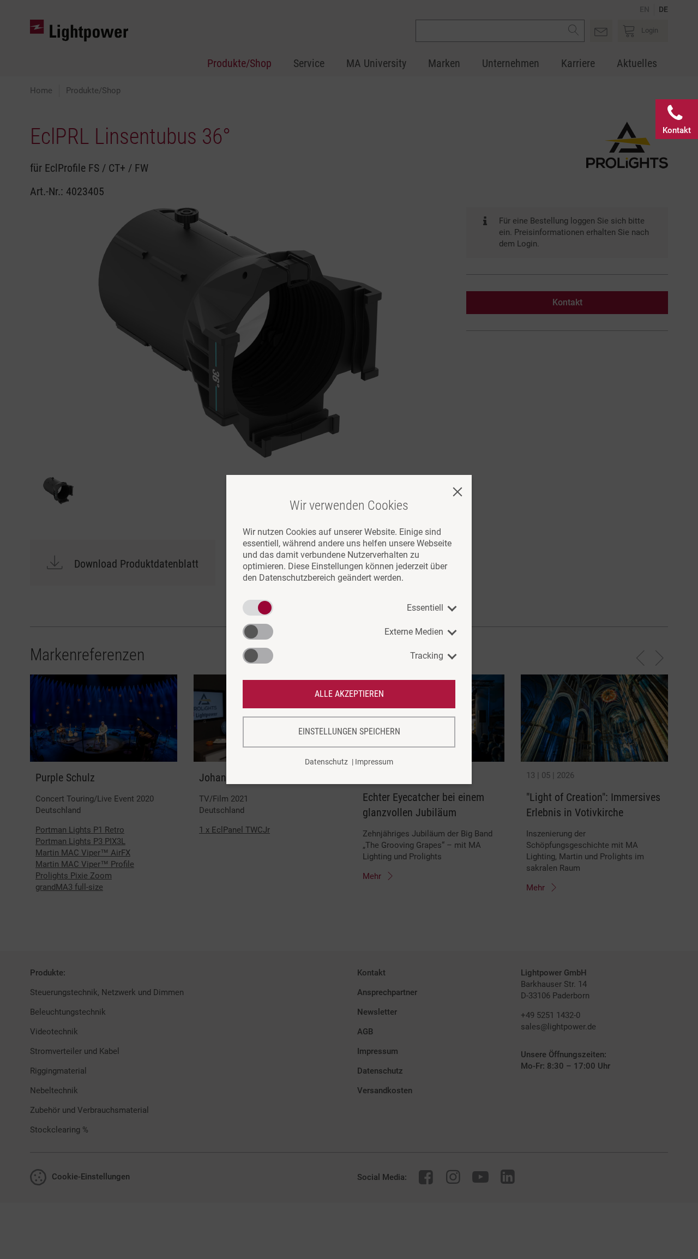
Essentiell (425, 608)
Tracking (426, 655)
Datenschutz (326, 761)
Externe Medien (413, 632)
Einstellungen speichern (349, 731)
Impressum (374, 761)
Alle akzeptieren (349, 694)
